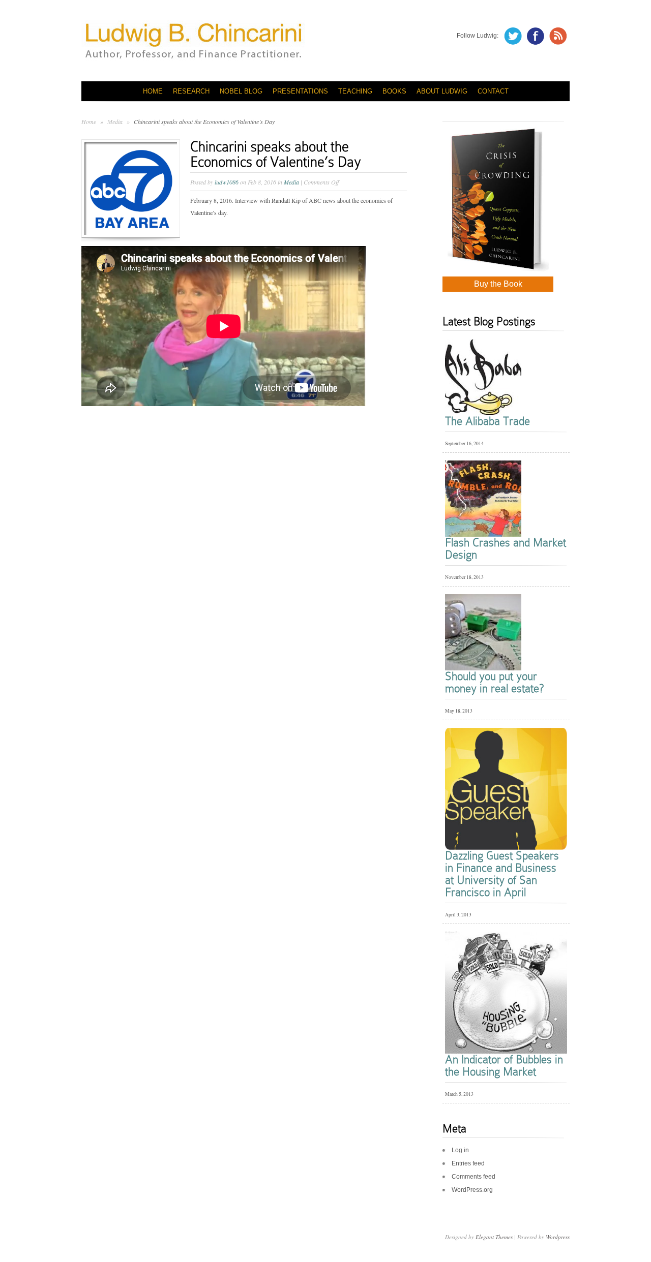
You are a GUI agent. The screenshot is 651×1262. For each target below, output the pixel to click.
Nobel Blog (241, 91)
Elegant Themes (494, 1237)
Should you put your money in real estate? (494, 682)
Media (115, 121)
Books (394, 91)
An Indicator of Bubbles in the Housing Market (504, 1065)
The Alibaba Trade (487, 421)
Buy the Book (498, 284)
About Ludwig (442, 91)
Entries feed (468, 1163)
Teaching (355, 91)
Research (191, 91)
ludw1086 (227, 182)
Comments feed (473, 1176)
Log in (460, 1150)
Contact (493, 91)
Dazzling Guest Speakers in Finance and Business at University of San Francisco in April (502, 874)
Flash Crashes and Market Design (505, 548)
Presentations (300, 91)
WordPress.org (472, 1189)
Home (153, 91)
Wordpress (558, 1237)
